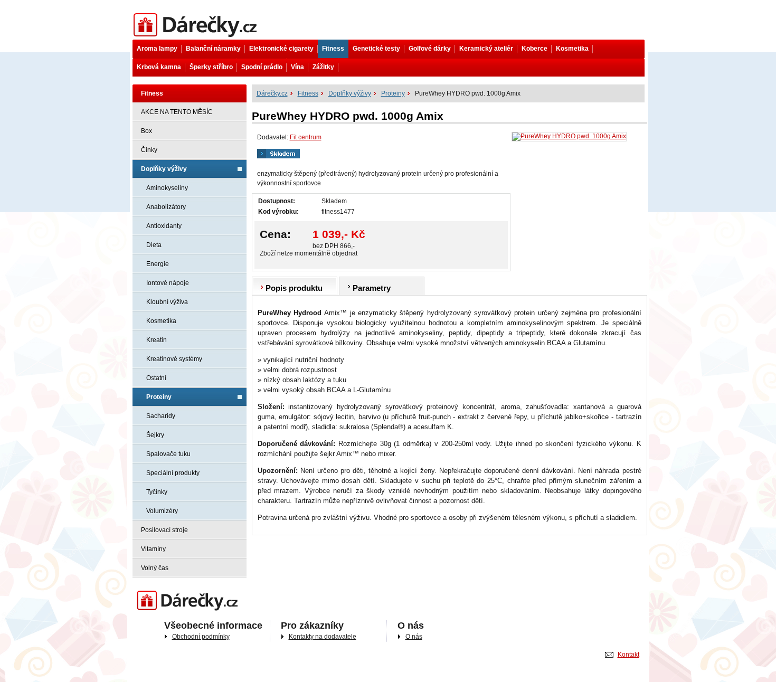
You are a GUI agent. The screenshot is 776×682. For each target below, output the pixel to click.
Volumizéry (162, 511)
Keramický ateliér (486, 48)
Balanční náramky (213, 48)
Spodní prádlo (261, 67)
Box (146, 131)
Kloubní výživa (167, 302)
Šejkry (155, 435)
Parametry (372, 287)
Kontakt (628, 654)
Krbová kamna (159, 67)
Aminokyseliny (167, 188)
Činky (149, 150)
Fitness (333, 48)
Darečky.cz (148, 591)
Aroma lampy (157, 48)
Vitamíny (153, 549)
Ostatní (156, 378)
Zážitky (323, 67)
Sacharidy (160, 416)
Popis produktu (294, 287)
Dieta (154, 245)
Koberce (534, 48)
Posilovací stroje (164, 530)
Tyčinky (156, 492)
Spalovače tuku (168, 454)
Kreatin (156, 340)
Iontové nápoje (167, 283)
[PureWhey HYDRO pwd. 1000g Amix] (569, 136)
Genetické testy (376, 48)
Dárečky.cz (148, 14)
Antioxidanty (164, 226)
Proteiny (159, 397)
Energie (157, 264)
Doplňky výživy (164, 169)
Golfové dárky (430, 48)
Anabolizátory (166, 207)
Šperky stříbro (211, 67)
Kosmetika (572, 48)
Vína (297, 67)
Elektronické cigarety (281, 48)
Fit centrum (305, 137)
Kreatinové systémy (174, 359)
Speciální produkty (173, 473)
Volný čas (154, 568)
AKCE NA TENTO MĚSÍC (177, 112)
